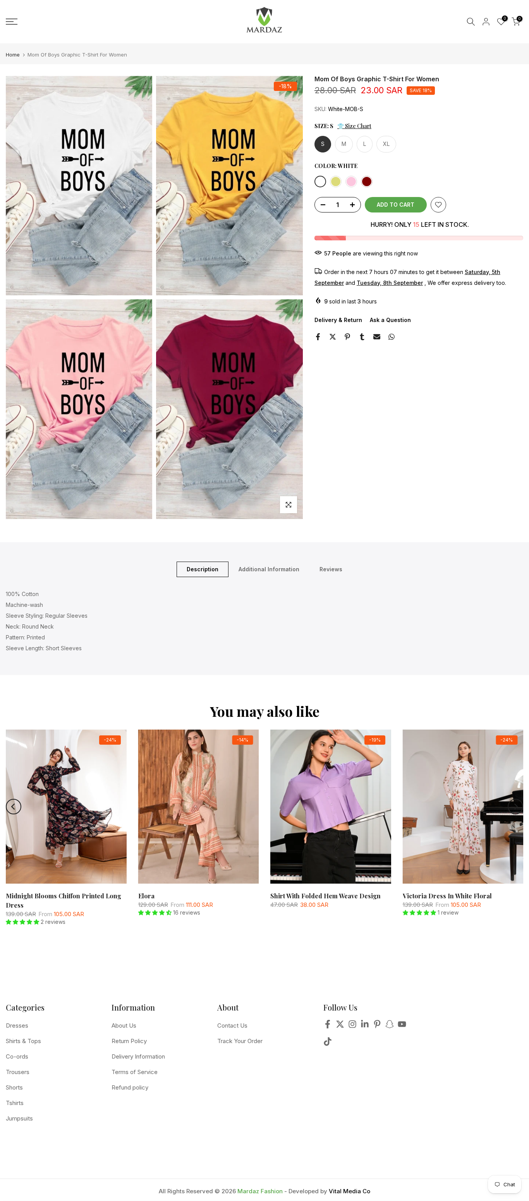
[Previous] (13, 806)
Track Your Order (240, 1041)
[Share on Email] (376, 336)
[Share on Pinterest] (347, 336)
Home (13, 54)
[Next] (515, 806)
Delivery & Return (338, 320)
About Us (124, 1025)
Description (202, 568)
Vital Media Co (349, 1191)
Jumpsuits (19, 1118)
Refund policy (130, 1087)
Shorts (14, 1087)
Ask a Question (390, 320)
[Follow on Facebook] (327, 1026)
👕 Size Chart (354, 126)
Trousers (17, 1072)
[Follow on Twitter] (340, 1026)
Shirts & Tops (23, 1041)
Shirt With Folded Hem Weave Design (325, 896)
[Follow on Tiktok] (327, 1044)
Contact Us (232, 1025)
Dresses (17, 1025)
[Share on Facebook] (317, 336)
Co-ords (17, 1056)
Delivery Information (138, 1056)
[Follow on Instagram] (352, 1026)
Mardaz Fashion (260, 1191)
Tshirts (15, 1103)
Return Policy (129, 1041)
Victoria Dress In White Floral (447, 896)
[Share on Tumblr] (362, 336)
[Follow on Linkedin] (365, 1026)
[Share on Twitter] (332, 336)
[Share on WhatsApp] (391, 336)
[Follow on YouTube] (402, 1026)
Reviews (330, 568)
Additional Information (269, 568)
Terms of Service (135, 1072)
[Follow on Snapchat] (389, 1026)
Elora (146, 896)
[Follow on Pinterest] (377, 1026)
